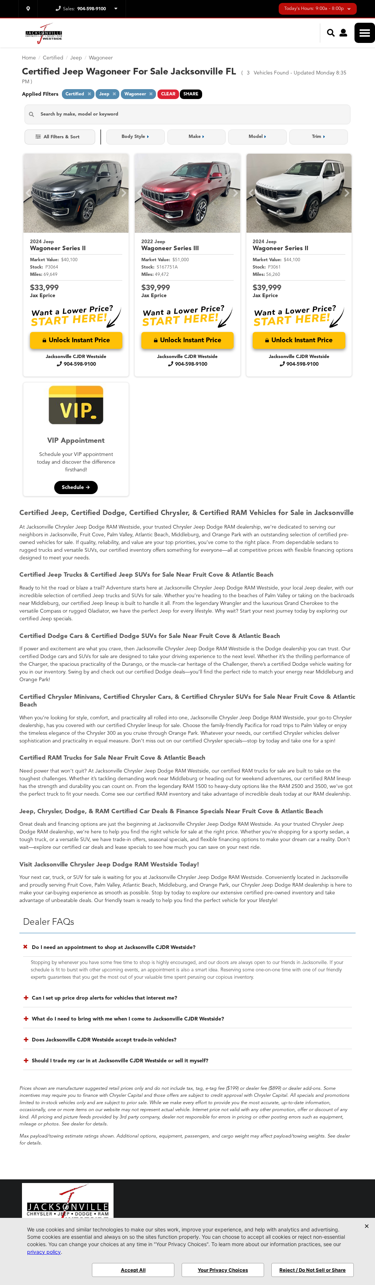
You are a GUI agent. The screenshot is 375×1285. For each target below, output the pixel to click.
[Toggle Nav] (364, 33)
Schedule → (76, 487)
